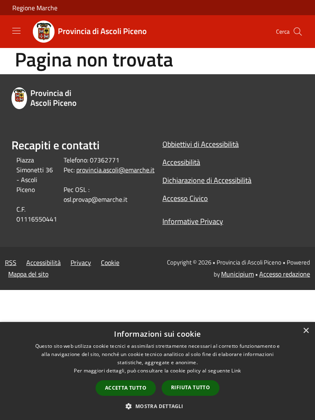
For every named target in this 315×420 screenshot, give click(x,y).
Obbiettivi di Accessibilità (200, 144)
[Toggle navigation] (16, 31)
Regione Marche (34, 8)
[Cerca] (298, 32)
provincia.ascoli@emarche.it (115, 170)
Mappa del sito (28, 274)
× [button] (306, 331)
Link (236, 370)
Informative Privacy (192, 221)
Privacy (81, 262)
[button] (157, 406)
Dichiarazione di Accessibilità (206, 180)
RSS (10, 262)
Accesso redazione (284, 274)
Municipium (237, 274)
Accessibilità (181, 162)
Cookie (110, 262)
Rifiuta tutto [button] (190, 387)
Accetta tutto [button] (125, 387)
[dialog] (157, 371)
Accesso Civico (185, 198)
